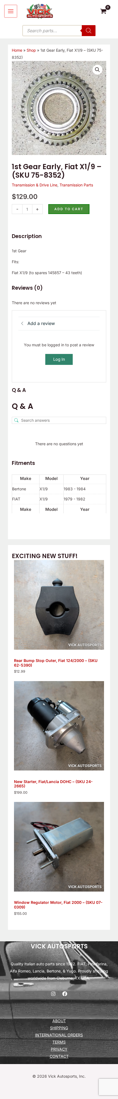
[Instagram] (53, 993)
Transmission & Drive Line (34, 185)
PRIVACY (59, 1049)
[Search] (88, 30)
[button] (97, 70)
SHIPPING (59, 1027)
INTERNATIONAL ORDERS (59, 1035)
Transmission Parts (76, 185)
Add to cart (68, 209)
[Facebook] (64, 993)
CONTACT (59, 1056)
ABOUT (59, 1020)
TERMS (59, 1042)
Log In (59, 359)
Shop (31, 50)
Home (17, 50)
